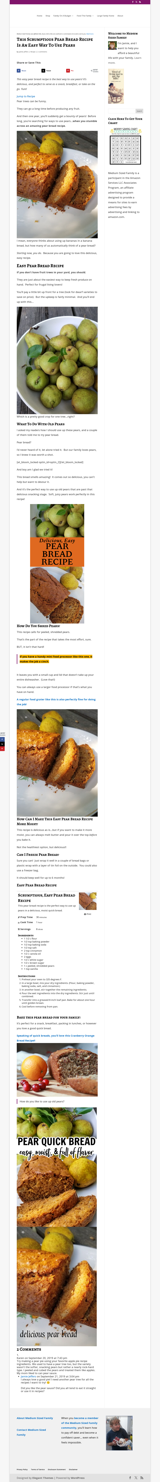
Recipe (32, 52)
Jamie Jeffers (24, 52)
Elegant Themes (42, 1477)
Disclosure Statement (57, 1469)
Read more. (90, 34)
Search (139, 111)
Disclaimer (73, 1469)
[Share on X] (2, 744)
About (120, 16)
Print (88, 914)
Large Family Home (105, 16)
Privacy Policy (22, 1469)
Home (39, 16)
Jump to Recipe (26, 96)
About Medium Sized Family (35, 1418)
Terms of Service (38, 1469)
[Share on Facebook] (2, 739)
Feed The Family (84, 16)
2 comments (42, 52)
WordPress (78, 1477)
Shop (48, 16)
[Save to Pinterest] (2, 748)
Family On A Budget (62, 16)
